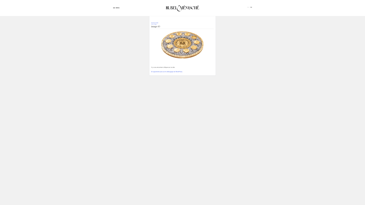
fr (251, 7)
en (248, 7)
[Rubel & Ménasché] (182, 7)
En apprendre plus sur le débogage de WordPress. (167, 71)
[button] (114, 7)
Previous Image (154, 22)
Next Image (154, 24)
